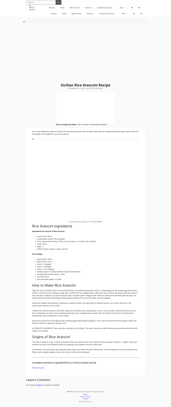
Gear (121, 8)
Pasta (62, 8)
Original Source (38, 368)
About (85, 394)
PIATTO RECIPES (96, 88)
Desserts (88, 8)
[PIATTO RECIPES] (32, 8)
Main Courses (74, 8)
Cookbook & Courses (104, 8)
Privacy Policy (85, 396)
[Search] (58, 2)
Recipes (52, 8)
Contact (85, 399)
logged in (40, 385)
